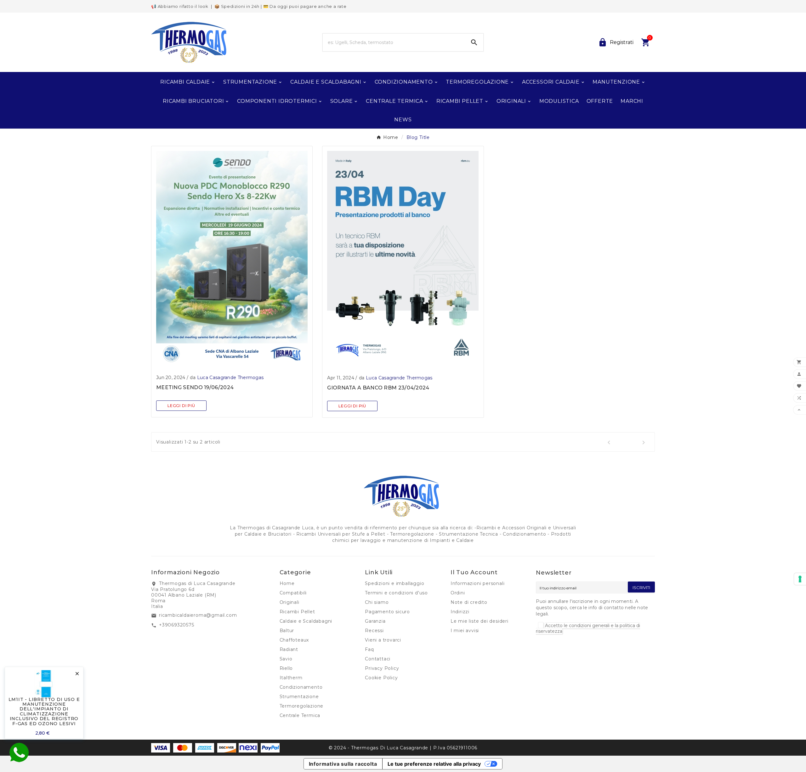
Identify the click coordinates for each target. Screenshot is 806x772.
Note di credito (469, 602)
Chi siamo (377, 602)
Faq (369, 649)
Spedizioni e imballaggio (394, 583)
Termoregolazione (302, 706)
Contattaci (377, 659)
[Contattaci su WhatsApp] (18, 752)
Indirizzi (460, 612)
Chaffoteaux (294, 640)
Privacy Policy (382, 668)
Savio (286, 659)
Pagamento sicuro (387, 612)
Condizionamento (301, 687)
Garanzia (375, 621)
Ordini (458, 593)
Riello (286, 668)
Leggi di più (181, 405)
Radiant (289, 649)
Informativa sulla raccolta (343, 764)
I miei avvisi (465, 630)
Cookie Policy (381, 678)
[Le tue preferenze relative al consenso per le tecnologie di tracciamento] (800, 579)
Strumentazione (299, 696)
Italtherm (291, 678)
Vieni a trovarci (383, 640)
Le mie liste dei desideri (479, 621)
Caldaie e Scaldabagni (306, 621)
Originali (289, 602)
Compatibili (293, 593)
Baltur (287, 630)
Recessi (374, 630)
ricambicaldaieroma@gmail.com (198, 615)
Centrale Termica (300, 715)
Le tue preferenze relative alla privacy (434, 764)
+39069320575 (176, 625)
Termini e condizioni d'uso (396, 593)
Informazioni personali (478, 583)
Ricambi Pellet (297, 612)
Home (287, 583)
